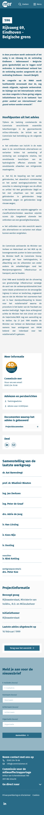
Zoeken (24, 4)
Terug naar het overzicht (20, 648)
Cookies (36, 795)
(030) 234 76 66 (19, 385)
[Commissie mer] (7, 4)
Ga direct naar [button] (11, 784)
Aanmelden (21, 735)
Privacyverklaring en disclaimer (16, 795)
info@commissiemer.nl (17, 764)
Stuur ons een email (22, 382)
